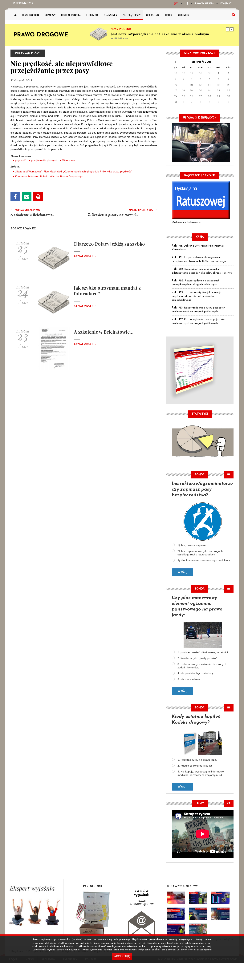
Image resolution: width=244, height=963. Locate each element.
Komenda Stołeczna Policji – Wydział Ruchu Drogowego (49, 176)
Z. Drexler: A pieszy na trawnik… (113, 215)
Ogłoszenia (152, 15)
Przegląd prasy (131, 15)
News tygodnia (30, 15)
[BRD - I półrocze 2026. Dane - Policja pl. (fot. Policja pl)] (176, 898)
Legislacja (92, 15)
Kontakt (226, 4)
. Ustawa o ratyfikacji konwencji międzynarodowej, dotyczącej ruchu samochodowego (196, 296)
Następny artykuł (143, 209)
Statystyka (110, 15)
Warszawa (68, 160)
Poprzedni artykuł (25, 209)
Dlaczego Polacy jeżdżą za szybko (109, 244)
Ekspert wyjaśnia (71, 15)
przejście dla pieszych (44, 160)
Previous (228, 29)
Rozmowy (50, 15)
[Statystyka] (203, 440)
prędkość (20, 160)
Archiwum (183, 15)
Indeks (168, 15)
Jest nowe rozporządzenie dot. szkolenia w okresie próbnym (160, 34)
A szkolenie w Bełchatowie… (32, 215)
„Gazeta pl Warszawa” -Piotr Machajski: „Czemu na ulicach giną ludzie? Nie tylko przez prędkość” (73, 171)
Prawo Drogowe (40, 35)
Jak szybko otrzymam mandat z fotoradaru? (107, 290)
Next (232, 29)
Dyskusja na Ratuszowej (186, 222)
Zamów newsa (204, 4)
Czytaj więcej (85, 256)
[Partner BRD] (92, 913)
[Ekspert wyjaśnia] (34, 907)
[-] (198, 898)
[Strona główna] (15, 15)
